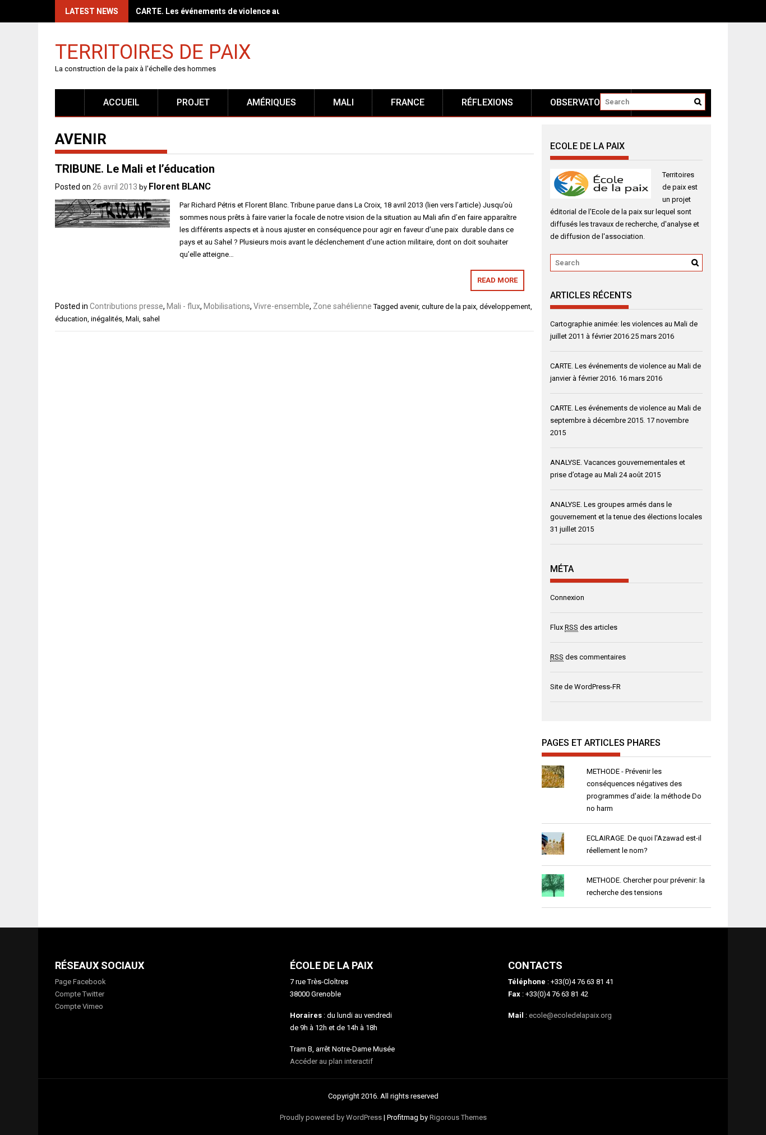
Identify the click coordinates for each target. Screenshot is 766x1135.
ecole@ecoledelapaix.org (570, 1015)
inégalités (106, 319)
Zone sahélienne (342, 306)
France (407, 102)
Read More (497, 280)
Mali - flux (183, 306)
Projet (193, 102)
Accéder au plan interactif (331, 1061)
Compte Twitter (79, 994)
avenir (409, 306)
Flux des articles (583, 627)
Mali (132, 319)
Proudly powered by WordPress (331, 1117)
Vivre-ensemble (281, 306)
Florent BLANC (180, 186)
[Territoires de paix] (70, 102)
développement (504, 306)
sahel (151, 319)
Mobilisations (227, 306)
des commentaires (588, 657)
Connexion (567, 597)
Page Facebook (80, 981)
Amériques (271, 102)
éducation (71, 319)
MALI (343, 102)
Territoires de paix (153, 51)
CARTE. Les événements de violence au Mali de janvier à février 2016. (263, 11)
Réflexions (487, 102)
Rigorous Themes (458, 1117)
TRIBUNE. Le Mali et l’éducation (135, 169)
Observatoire (581, 102)
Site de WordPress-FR (585, 686)
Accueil (121, 102)
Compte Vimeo (79, 1006)
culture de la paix (449, 306)
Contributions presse (126, 306)
